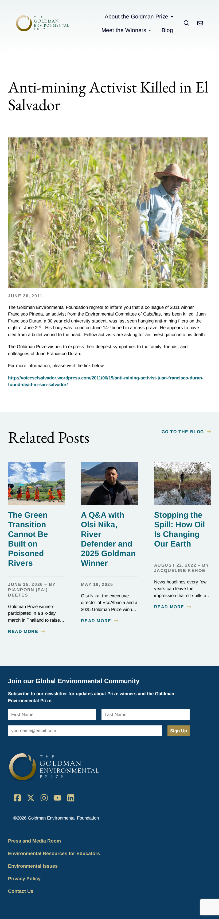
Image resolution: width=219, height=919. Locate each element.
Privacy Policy (24, 878)
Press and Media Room (34, 841)
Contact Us (20, 891)
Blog (167, 30)
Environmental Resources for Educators (54, 853)
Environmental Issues (33, 866)
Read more (23, 631)
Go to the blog (183, 431)
